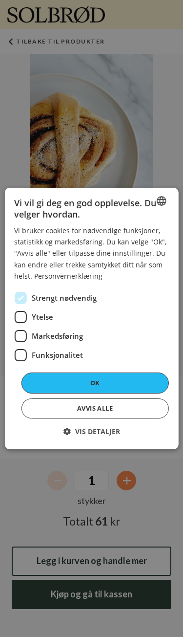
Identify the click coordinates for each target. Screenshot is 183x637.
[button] (91, 431)
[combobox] (161, 201)
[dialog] (91, 319)
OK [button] (95, 382)
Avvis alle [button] (95, 408)
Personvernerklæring (68, 276)
